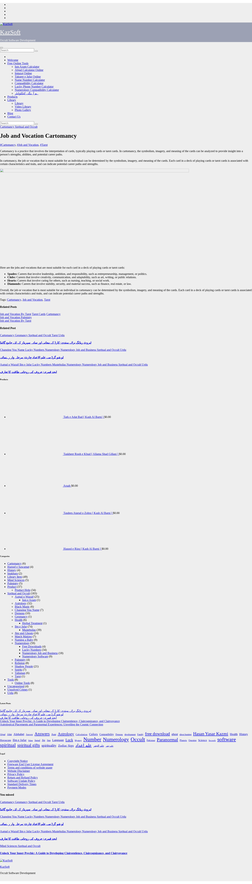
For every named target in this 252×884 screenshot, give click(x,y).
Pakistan (151, 740)
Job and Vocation (33, 299)
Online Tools (22, 683)
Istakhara (12, 573)
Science (202, 740)
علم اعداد (83, 745)
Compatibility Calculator (29, 83)
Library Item (14, 576)
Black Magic (22, 606)
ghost (175, 734)
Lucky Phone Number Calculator (34, 86)
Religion (20, 663)
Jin (43, 740)
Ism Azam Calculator (27, 66)
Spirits (18, 669)
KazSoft (10, 32)
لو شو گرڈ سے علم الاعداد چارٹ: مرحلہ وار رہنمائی (32, 357)
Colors (93, 734)
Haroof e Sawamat (18, 566)
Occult (138, 739)
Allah (9, 734)
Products (12, 96)
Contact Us (13, 116)
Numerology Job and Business (79, 349)
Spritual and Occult (26, 126)
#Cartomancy (7, 144)
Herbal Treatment (32, 623)
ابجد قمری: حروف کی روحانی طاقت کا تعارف (28, 372)
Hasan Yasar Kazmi (210, 733)
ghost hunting (185, 734)
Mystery (78, 740)
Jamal (37, 740)
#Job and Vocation (28, 144)
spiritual (8, 745)
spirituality (49, 745)
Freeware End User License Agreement (30, 764)
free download (157, 734)
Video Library (23, 106)
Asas (53, 734)
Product (11, 586)
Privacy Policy (15, 774)
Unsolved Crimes (17, 689)
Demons (20, 613)
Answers (42, 733)
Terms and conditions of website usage (29, 767)
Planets (183, 740)
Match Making (23, 636)
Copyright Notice (17, 761)
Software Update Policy (21, 780)
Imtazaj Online (23, 73)
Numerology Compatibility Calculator (37, 89)
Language (58, 740)
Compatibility (106, 734)
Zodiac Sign (66, 745)
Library (11, 100)
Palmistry (12, 583)
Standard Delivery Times (21, 784)
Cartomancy (7, 126)
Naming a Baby (24, 639)
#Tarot (44, 144)
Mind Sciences (16, 580)
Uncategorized (15, 686)
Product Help (22, 590)
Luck (69, 740)
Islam (30, 740)
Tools (10, 679)
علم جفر (109, 746)
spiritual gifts (28, 745)
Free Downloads (32, 646)
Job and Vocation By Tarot (15, 314)
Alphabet (18, 734)
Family (140, 734)
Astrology (20, 603)
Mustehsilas (59, 364)
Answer (29, 734)
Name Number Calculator (30, 79)
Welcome (12, 60)
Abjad (2, 734)
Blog (10, 113)
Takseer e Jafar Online (28, 76)
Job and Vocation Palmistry (16, 317)
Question (192, 740)
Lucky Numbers (35, 349)
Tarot (47, 299)
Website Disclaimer (18, 770)
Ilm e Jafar (26, 364)
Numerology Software (35, 656)
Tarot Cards (39, 314)
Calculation (81, 734)
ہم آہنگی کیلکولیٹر (27, 93)
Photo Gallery (23, 110)
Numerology (53, 349)
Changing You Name (12, 349)
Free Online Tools (17, 63)
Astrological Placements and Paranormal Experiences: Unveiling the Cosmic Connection (51, 724)
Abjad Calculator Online (29, 70)
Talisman (20, 673)
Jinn (49, 740)
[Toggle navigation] (1, 47)
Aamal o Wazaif (10, 364)
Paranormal (167, 739)
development (130, 734)
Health (19, 619)
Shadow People (24, 666)
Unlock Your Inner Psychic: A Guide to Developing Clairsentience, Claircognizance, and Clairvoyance (60, 721)
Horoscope (5, 740)
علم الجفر (98, 745)
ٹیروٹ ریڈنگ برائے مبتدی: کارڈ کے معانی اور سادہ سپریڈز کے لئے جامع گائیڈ (45, 342)
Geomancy (21, 335)
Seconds (212, 740)
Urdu (61, 335)
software (226, 739)
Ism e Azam (29, 600)
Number (92, 739)
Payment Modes (16, 787)
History (11, 570)
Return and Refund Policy (22, 777)
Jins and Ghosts (24, 633)
